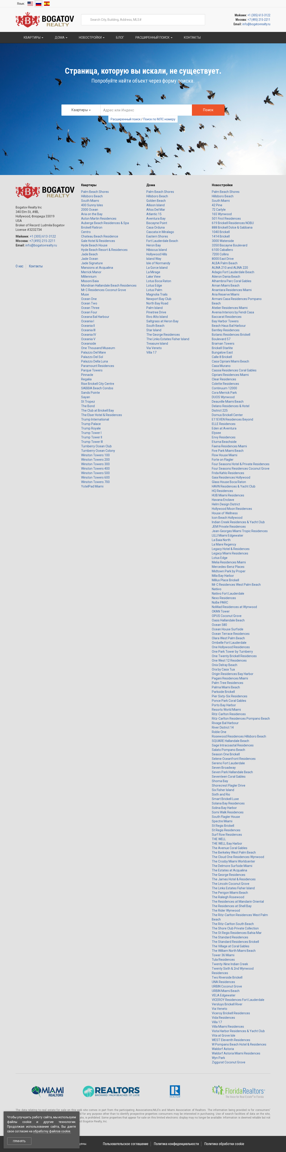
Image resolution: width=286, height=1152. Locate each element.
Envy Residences (224, 437)
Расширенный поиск (126, 119)
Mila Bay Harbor (223, 575)
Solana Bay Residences (228, 803)
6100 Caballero (222, 250)
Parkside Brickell (223, 692)
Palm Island (154, 308)
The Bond (88, 406)
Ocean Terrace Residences (231, 633)
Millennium (89, 276)
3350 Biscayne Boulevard (229, 245)
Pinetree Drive (156, 312)
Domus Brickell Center (227, 415)
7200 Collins (220, 254)
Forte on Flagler (222, 459)
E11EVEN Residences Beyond (232, 419)
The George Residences (163, 334)
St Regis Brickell (223, 825)
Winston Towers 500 (95, 473)
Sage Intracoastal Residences (233, 745)
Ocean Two (89, 303)
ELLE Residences (224, 424)
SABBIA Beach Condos (97, 388)
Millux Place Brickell (225, 580)
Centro (86, 232)
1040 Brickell (221, 232)
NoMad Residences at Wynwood (234, 607)
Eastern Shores (157, 236)
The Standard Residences (230, 937)
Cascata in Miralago (160, 232)
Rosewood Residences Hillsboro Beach (239, 736)
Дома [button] (59, 37)
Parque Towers (92, 370)
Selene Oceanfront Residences (234, 758)
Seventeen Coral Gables (229, 776)
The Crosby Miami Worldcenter (233, 861)
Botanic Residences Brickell (231, 334)
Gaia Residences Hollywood (231, 477)
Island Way (153, 258)
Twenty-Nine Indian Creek (230, 964)
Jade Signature (92, 263)
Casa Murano (221, 366)
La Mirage (153, 272)
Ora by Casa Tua (223, 669)
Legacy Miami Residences (230, 553)
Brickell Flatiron (91, 227)
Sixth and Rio (221, 794)
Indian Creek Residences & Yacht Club (238, 522)
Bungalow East (222, 352)
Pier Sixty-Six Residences (229, 696)
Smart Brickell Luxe (225, 799)
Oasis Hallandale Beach (228, 620)
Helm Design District (226, 504)
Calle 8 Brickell (222, 357)
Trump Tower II (91, 437)
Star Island (153, 330)
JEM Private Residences (229, 526)
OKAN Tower (221, 611)
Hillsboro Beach (92, 196)
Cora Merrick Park (224, 392)
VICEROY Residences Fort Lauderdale (238, 1000)
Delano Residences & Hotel (230, 406)
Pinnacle (87, 375)
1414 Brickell (221, 236)
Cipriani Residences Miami (230, 375)
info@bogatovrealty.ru (256, 24)
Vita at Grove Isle (223, 1035)
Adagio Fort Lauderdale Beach (233, 272)
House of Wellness (225, 513)
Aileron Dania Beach (226, 276)
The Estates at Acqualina (229, 870)
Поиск (208, 110)
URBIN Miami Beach (226, 991)
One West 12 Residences (229, 660)
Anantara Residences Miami (232, 290)
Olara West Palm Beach (228, 638)
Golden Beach (156, 200)
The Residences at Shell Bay (232, 906)
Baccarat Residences (227, 317)
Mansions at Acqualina (97, 267)
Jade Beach (89, 254)
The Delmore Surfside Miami (232, 866)
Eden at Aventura (224, 428)
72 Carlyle (219, 209)
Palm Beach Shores (95, 192)
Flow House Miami (224, 455)
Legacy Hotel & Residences (231, 549)
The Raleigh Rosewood (228, 897)
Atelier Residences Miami (230, 308)
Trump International (95, 419)
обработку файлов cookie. (52, 1131)
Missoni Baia (90, 281)
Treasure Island (157, 343)
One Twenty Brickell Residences (234, 656)
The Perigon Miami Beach (230, 892)
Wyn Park (218, 1058)
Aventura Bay (156, 218)
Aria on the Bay (92, 214)
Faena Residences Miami (229, 446)
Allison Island (155, 205)
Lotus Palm (154, 290)
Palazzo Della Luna (94, 361)
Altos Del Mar (155, 209)
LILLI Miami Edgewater (227, 535)
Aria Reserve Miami (225, 294)
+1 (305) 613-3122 (259, 15)
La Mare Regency (224, 544)
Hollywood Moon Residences (232, 508)
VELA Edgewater (224, 995)
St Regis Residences (226, 830)
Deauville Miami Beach (228, 401)
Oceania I (87, 321)
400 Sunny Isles (92, 205)
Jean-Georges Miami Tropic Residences (240, 531)
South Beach (155, 325)
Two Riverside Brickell (227, 977)
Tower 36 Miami (223, 955)
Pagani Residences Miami (230, 678)
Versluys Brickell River (227, 1004)
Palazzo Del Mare (93, 352)
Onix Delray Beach (224, 665)
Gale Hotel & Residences (98, 241)
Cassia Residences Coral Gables (234, 370)
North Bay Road (157, 303)
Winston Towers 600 (95, 477)
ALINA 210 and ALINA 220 (230, 267)
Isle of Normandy (158, 263)
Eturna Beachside (224, 442)
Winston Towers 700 (95, 482)
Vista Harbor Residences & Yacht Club (238, 1031)
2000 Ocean (89, 209)
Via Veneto (154, 348)
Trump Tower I (91, 433)
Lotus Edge (154, 285)
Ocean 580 (219, 625)
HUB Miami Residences (228, 495)
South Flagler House (226, 817)
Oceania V (88, 339)
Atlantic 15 (154, 214)
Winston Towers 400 (95, 468)
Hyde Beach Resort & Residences (104, 250)
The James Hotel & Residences (234, 879)
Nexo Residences (224, 598)
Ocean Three (90, 308)
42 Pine (217, 205)
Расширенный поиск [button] (152, 37)
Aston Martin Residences (98, 218)
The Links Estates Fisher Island (167, 339)
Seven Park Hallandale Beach (232, 772)
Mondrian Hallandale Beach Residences (109, 285)
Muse (85, 294)
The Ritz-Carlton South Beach (233, 924)
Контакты (36, 266)
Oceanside (88, 343)
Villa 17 (151, 352)
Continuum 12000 (224, 388)
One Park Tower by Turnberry (232, 651)
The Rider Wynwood (226, 910)
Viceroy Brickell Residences (231, 1013)
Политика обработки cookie (224, 1144)
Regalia (86, 379)
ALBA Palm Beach (225, 263)
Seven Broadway (224, 767)
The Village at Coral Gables (230, 946)
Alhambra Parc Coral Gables (231, 281)
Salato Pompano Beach (228, 750)
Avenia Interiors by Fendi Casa (233, 312)
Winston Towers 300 (95, 464)
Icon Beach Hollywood (227, 517)
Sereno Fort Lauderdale (228, 763)
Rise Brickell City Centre (97, 383)
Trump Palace (91, 424)
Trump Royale (91, 428)
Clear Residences (224, 379)
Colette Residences (225, 383)
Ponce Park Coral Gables (229, 700)
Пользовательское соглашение (125, 1144)
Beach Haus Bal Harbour (229, 325)
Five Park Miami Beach (228, 450)
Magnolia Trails (157, 294)
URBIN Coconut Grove (227, 986)
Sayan (85, 397)
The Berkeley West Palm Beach (234, 852)
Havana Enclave (223, 500)
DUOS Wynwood (223, 397)
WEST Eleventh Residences (231, 1040)
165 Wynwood (222, 214)
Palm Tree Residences (227, 683)
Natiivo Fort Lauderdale (228, 593)
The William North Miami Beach (234, 950)
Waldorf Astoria (223, 1049)
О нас (19, 266)
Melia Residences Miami (229, 562)
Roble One (219, 732)
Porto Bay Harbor (224, 705)
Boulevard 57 (221, 339)
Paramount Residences (97, 366)
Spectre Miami (222, 821)
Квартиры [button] (32, 37)
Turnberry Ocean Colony (98, 450)
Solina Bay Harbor (224, 808)
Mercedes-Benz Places (228, 567)
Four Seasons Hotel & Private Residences (240, 464)
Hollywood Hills (156, 254)
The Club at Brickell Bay (97, 410)
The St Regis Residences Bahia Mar (237, 933)
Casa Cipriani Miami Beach (230, 361)
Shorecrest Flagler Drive (228, 785)
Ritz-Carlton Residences (229, 714)
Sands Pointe (90, 392)
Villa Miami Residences (228, 1026)
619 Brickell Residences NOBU (233, 223)
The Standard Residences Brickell (235, 942)
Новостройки (222, 185)
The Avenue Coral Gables (229, 848)
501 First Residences (226, 218)
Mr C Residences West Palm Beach (236, 584)
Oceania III (88, 330)
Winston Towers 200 (95, 459)
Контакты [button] (192, 37)
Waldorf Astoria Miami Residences (236, 1053)
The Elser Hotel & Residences (101, 415)
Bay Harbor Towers (225, 321)
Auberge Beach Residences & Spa (105, 223)
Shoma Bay (220, 781)
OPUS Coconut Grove (227, 616)
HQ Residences (222, 491)
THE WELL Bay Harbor (227, 843)
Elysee (216, 433)
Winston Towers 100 (95, 455)
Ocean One (89, 299)
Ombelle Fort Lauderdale (229, 642)
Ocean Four (89, 312)
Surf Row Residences (227, 834)
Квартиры (89, 185)
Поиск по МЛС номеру (159, 119)
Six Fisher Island (223, 790)
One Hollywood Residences (231, 647)
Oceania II (88, 325)
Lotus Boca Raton (158, 281)
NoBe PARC (220, 602)
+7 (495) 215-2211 (259, 19)
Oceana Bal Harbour (95, 317)
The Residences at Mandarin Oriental (238, 901)
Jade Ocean (89, 258)
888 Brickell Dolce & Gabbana (232, 227)
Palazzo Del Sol (92, 357)
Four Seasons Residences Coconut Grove (240, 468)
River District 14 (223, 727)
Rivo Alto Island (157, 317)
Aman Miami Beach (226, 285)
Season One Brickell (226, 754)
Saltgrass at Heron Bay (162, 321)
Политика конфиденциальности (176, 1144)
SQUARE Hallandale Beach (230, 741)
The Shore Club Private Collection (235, 928)
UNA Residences (223, 982)
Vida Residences (223, 1017)
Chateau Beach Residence (99, 236)
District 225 (220, 410)
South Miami (90, 200)
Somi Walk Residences (228, 812)
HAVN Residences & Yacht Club (233, 486)
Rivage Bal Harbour (225, 723)
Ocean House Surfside (227, 629)
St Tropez (88, 401)
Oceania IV (88, 334)
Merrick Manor (91, 272)
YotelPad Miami (92, 486)
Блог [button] (119, 37)
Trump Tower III (92, 442)
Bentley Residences (226, 330)
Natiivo (216, 589)
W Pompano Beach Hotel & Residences (239, 1044)
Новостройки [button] (90, 37)
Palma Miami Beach (226, 687)
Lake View (153, 276)
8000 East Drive (223, 258)
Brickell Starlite (222, 348)
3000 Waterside (223, 241)
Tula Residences (223, 959)
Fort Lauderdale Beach (162, 241)
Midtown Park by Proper (229, 571)
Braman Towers (223, 343)
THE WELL (219, 839)
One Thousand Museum (98, 348)
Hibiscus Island (156, 250)
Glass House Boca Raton (229, 482)
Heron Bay (153, 245)
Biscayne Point (156, 223)
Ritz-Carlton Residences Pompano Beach (241, 718)
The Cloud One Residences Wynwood (238, 857)
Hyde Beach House (94, 245)
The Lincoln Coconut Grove (230, 883)
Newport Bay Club (158, 299)
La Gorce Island (157, 267)
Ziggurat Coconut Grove (228, 1062)
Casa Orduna (155, 227)
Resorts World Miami (226, 709)
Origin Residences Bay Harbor (232, 674)
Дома (150, 185)
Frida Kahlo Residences (228, 473)
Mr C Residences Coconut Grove (103, 290)
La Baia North (221, 540)
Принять (19, 1141)
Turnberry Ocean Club (96, 446)
